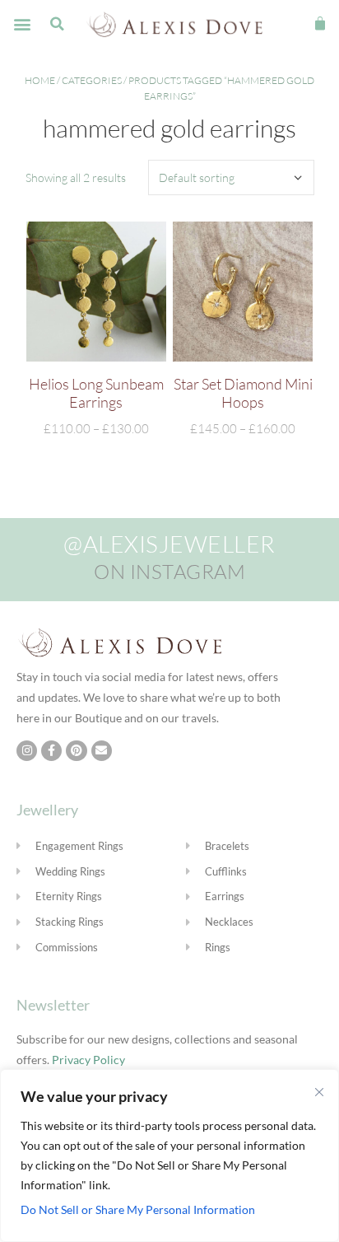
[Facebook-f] (51, 750)
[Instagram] (26, 750)
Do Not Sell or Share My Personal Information (138, 1209)
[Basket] (320, 23)
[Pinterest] (76, 750)
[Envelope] (101, 750)
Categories (92, 80)
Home (40, 80)
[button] (21, 24)
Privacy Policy (88, 1060)
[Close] (319, 1092)
